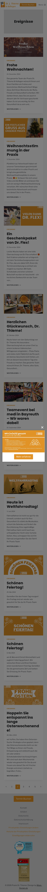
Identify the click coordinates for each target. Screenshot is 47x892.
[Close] (42, 427)
